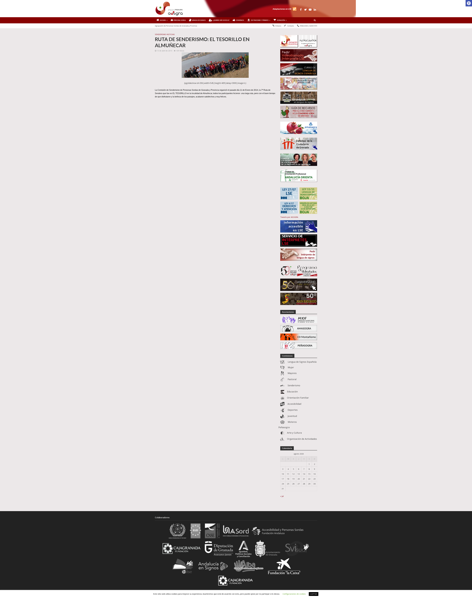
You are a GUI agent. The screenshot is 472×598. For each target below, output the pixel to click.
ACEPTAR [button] (313, 594)
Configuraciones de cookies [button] (294, 594)
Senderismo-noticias (165, 34)
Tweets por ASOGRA (289, 217)
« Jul (282, 496)
